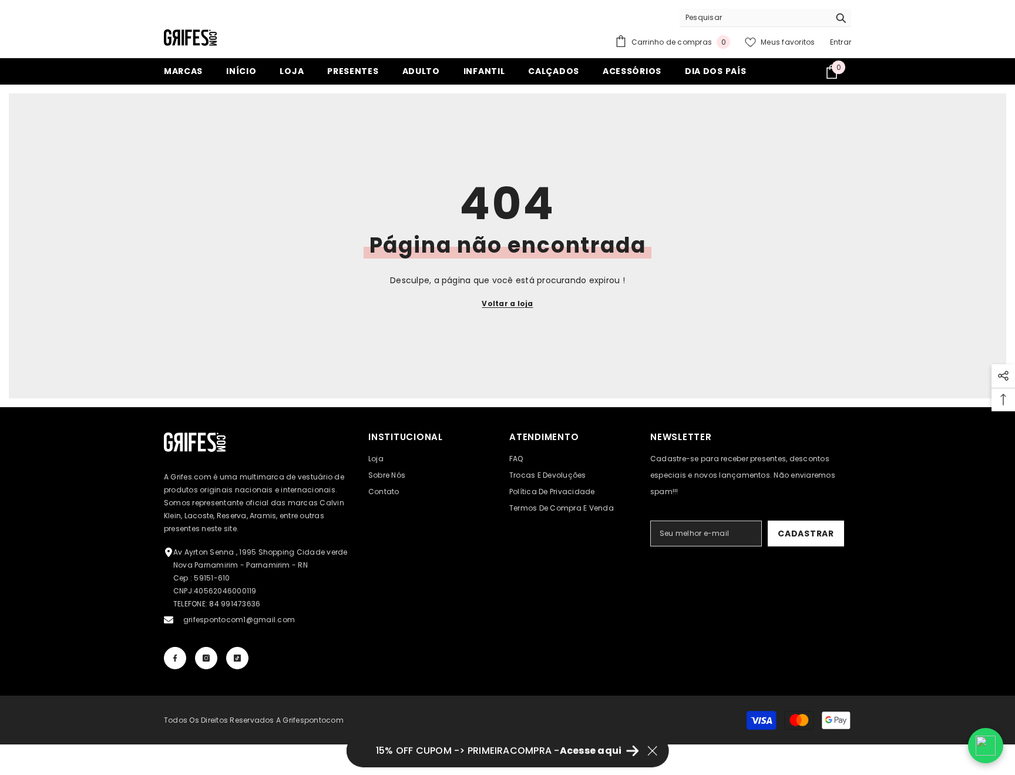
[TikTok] (237, 658)
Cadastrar (805, 533)
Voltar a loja (507, 303)
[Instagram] (206, 658)
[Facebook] (175, 658)
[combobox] (754, 17)
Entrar (840, 42)
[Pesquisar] (765, 18)
